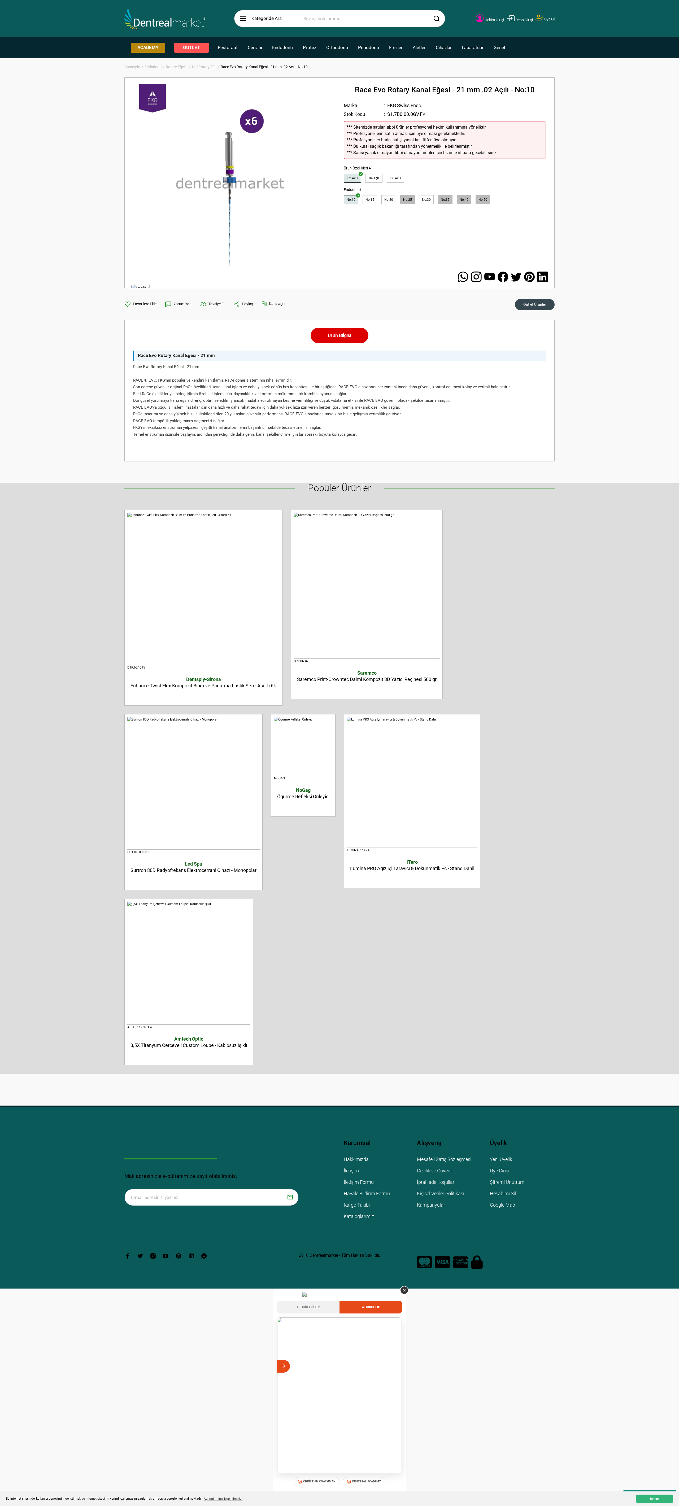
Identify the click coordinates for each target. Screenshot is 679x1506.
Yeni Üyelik (501, 1159)
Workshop (371, 1307)
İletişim (351, 1170)
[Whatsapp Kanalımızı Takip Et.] (464, 277)
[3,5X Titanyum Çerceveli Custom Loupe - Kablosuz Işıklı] (188, 963)
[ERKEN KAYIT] (395, 1366)
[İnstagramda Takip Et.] (477, 277)
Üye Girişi (499, 1170)
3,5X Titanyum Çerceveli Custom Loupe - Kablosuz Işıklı (188, 1042)
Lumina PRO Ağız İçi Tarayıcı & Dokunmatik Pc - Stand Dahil (412, 865)
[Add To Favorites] (140, 304)
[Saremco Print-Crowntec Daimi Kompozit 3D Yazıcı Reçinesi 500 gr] (367, 586)
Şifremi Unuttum (507, 1182)
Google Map (502, 1205)
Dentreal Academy (366, 1481)
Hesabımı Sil (503, 1193)
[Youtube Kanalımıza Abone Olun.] (491, 277)
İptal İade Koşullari (436, 1182)
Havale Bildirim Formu (367, 1193)
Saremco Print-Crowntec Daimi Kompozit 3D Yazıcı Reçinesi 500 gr (367, 676)
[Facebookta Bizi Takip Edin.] (504, 277)
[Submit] (290, 1197)
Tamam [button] (655, 1498)
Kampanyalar (431, 1205)
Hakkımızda (356, 1159)
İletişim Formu (359, 1182)
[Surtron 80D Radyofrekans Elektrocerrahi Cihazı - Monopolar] (193, 783)
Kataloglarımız (359, 1216)
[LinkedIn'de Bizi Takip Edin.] (542, 277)
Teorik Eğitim (308, 1307)
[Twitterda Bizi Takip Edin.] (517, 277)
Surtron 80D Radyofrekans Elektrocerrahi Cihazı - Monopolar (193, 867)
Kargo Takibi (357, 1205)
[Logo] (165, 18)
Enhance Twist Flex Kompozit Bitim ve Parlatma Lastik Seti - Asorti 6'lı (203, 682)
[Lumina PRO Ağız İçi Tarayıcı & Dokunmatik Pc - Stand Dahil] (412, 782)
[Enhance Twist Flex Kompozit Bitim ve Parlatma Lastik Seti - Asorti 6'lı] (203, 589)
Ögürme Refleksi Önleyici (303, 793)
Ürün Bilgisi (339, 335)
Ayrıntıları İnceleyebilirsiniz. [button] (223, 1499)
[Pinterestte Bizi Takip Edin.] (530, 277)
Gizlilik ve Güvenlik (436, 1170)
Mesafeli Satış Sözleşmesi (444, 1159)
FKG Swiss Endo (404, 105)
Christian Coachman (319, 1481)
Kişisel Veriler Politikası (440, 1193)
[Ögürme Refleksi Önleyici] (303, 746)
